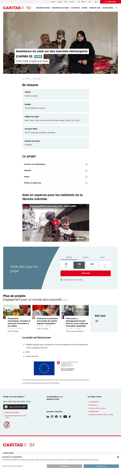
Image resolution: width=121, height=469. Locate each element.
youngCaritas (94, 402)
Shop (65, 1)
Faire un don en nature (98, 408)
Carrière (59, 1)
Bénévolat (93, 405)
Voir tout (65, 300)
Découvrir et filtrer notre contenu (101, 414)
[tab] (68, 258)
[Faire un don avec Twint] (15, 406)
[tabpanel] (85, 269)
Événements (94, 411)
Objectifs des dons (12, 412)
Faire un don (111, 2)
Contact (71, 1)
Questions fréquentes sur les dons (15, 416)
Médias (53, 1)
